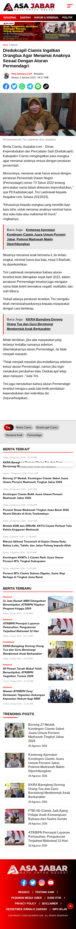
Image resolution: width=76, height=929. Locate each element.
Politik (67, 17)
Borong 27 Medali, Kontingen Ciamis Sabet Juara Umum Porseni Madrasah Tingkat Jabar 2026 (46, 733)
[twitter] (33, 885)
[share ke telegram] (30, 88)
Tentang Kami (44, 892)
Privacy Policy (25, 903)
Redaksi (23, 892)
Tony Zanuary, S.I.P (21, 73)
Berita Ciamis (24, 427)
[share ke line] (39, 88)
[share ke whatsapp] (23, 88)
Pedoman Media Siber (26, 897)
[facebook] (24, 885)
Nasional (10, 17)
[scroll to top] (70, 906)
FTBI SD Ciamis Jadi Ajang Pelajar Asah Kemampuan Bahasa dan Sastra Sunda (48, 815)
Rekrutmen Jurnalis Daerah (26, 909)
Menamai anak (14, 435)
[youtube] (51, 885)
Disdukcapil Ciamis (47, 427)
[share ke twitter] (15, 88)
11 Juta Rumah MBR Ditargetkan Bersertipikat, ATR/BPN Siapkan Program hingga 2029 (24, 604)
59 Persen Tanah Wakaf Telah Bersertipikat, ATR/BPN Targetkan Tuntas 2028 (22, 672)
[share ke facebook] (7, 88)
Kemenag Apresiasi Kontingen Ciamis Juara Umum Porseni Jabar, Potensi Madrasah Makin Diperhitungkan (46, 763)
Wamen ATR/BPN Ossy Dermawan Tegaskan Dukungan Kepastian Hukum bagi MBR (24, 695)
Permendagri (34, 435)
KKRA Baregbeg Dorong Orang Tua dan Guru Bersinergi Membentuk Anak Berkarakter (23, 650)
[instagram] (42, 885)
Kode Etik (54, 897)
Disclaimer (50, 903)
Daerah (25, 17)
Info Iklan (59, 909)
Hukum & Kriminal (46, 17)
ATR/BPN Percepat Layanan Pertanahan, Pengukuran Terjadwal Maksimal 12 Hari (21, 627)
